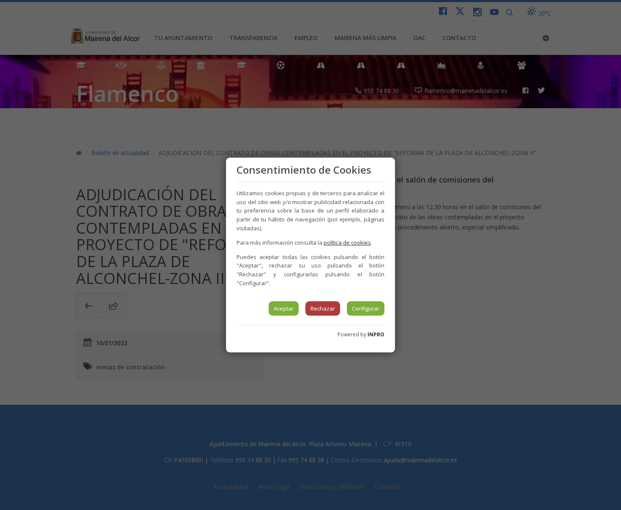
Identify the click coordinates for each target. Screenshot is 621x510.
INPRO (376, 334)
